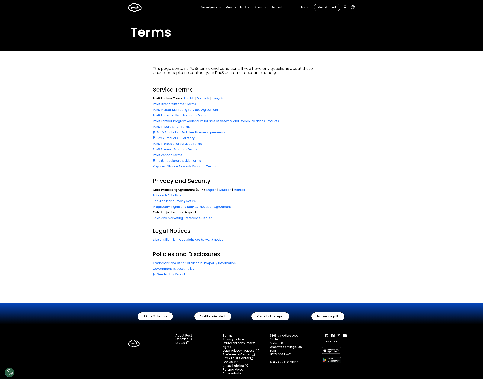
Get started (327, 7)
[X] (339, 335)
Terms (227, 335)
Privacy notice (233, 339)
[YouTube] (345, 335)
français (217, 98)
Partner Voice (233, 369)
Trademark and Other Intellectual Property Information (194, 263)
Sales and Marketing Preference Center (182, 218)
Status (180, 342)
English (189, 98)
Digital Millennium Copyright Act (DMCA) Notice (188, 239)
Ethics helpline (234, 366)
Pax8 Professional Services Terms (177, 144)
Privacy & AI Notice (167, 195)
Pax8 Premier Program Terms (175, 149)
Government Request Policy (173, 269)
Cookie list (230, 362)
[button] (219, 7)
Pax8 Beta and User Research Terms (180, 115)
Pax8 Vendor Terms (167, 155)
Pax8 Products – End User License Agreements (190, 132)
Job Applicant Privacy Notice (174, 201)
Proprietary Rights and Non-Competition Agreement (192, 207)
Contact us (183, 339)
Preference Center (237, 354)
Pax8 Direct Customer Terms (174, 104)
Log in (305, 7)
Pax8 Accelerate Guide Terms (178, 161)
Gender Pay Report (170, 274)
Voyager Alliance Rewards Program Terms (184, 166)
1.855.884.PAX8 (281, 354)
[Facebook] (333, 335)
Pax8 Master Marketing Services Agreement (185, 110)
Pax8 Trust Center (236, 358)
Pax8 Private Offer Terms (171, 127)
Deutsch (203, 98)
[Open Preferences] (9, 372)
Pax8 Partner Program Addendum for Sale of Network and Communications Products (216, 121)
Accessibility (232, 373)
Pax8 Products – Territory (175, 138)
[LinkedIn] (327, 335)
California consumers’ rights (239, 345)
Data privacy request (239, 350)
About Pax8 (183, 335)
